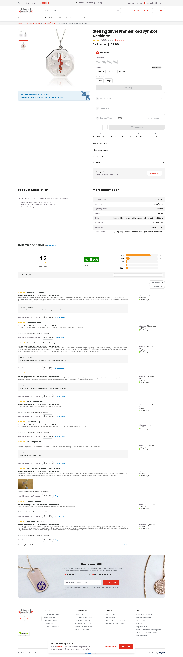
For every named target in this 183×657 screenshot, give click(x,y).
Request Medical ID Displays (115, 620)
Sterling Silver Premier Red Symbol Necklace (73, 23)
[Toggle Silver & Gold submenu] (55, 18)
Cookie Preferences (82, 630)
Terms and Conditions (82, 620)
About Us (139, 3)
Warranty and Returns (83, 623)
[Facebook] (26, 618)
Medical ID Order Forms (83, 627)
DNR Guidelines (141, 636)
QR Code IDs (63, 18)
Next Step (128, 88)
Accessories (74, 18)
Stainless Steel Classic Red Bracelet (87, 3)
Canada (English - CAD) (154, 3)
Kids (38, 18)
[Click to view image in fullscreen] (60, 59)
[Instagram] (32, 618)
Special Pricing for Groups (114, 623)
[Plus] (105, 127)
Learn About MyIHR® (51, 620)
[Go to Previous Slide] (69, 3)
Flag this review (60, 317)
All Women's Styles (49, 23)
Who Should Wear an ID (144, 617)
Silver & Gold (49, 18)
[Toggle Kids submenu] (41, 18)
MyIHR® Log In (48, 623)
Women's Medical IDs (33, 23)
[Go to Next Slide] (106, 3)
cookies (60, 647)
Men (30, 18)
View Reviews (119, 40)
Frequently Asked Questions (85, 617)
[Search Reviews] (161, 275)
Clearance (87, 18)
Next (126, 545)
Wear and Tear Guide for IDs (146, 633)
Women (21, 18)
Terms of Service (113, 587)
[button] (109, 108)
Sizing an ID (140, 623)
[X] (20, 618)
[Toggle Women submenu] (25, 18)
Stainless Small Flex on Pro (86, 2)
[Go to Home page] (25, 10)
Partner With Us (111, 617)
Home (20, 23)
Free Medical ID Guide (144, 614)
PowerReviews (51, 246)
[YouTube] (39, 618)
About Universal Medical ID (53, 614)
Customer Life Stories (51, 627)
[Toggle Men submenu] (34, 18)
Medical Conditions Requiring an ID (148, 630)
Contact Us (130, 3)
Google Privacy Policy (98, 587)
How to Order (110, 614)
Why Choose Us (49, 617)
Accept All (126, 646)
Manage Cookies (111, 646)
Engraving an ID (141, 627)
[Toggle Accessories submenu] (80, 18)
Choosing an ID (141, 620)
